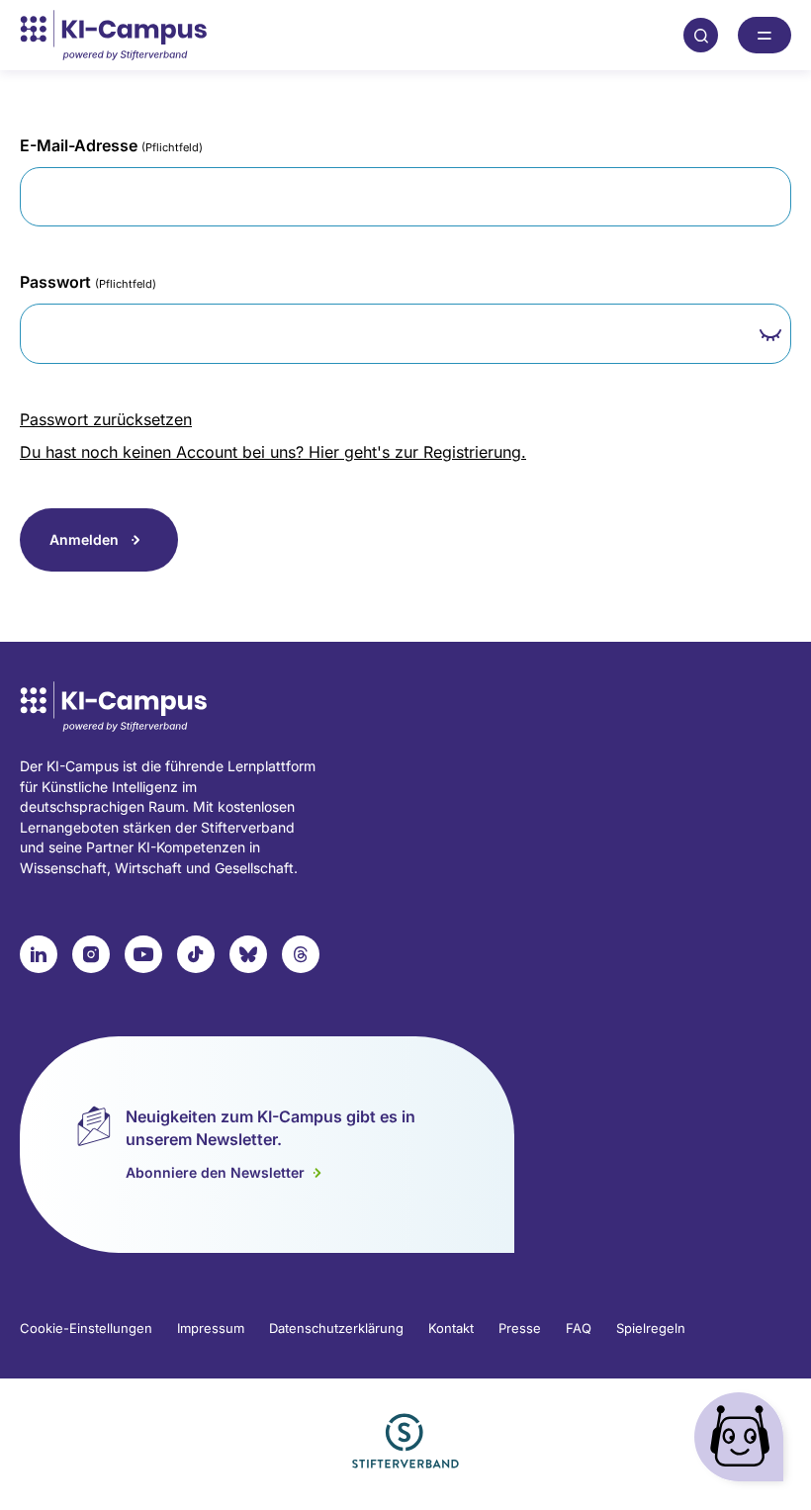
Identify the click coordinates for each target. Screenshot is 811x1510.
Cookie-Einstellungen (86, 1328)
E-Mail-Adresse (111, 145)
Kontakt (451, 1328)
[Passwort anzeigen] (771, 335)
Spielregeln (650, 1328)
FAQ (578, 1328)
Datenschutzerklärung (336, 1328)
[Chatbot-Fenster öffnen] (742, 1441)
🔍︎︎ (701, 34)
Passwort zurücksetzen (106, 419)
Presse (519, 1328)
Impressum (210, 1328)
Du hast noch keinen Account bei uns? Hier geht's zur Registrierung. (273, 452)
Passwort (88, 282)
